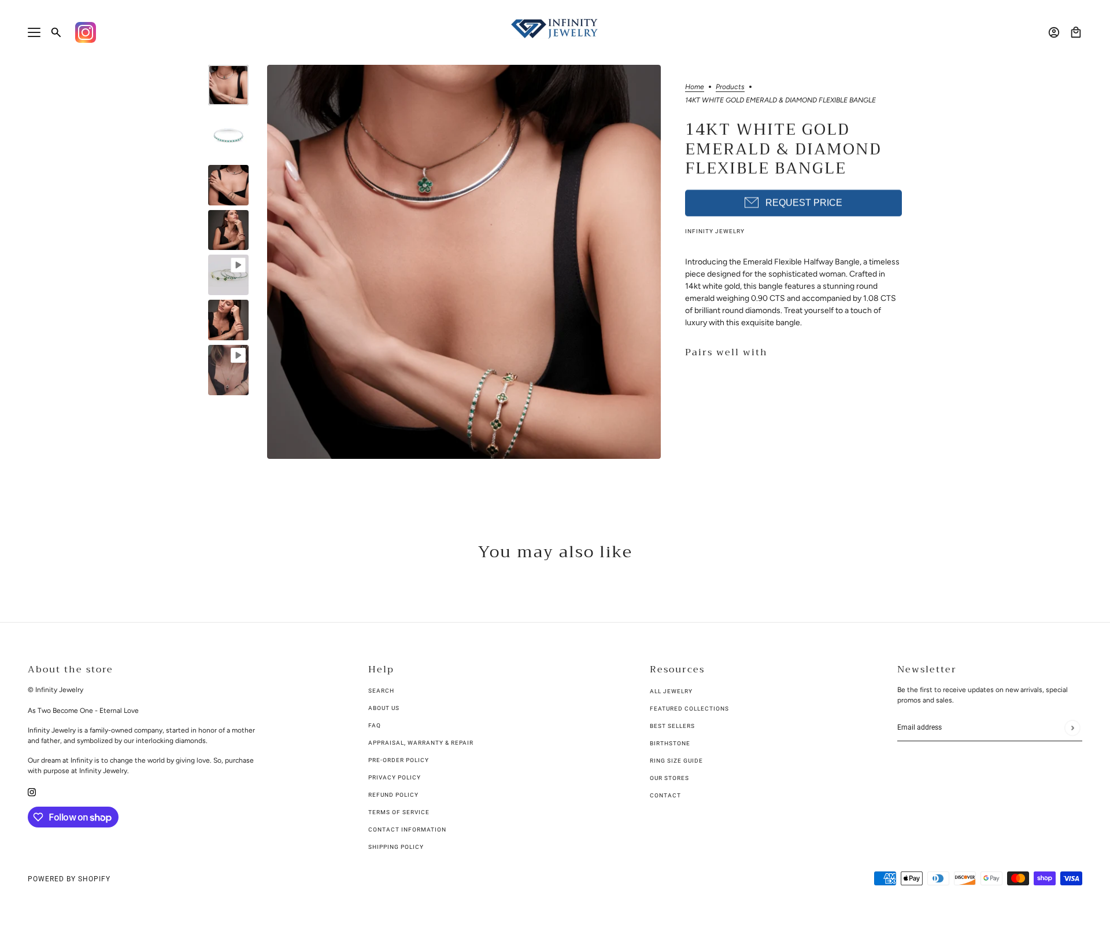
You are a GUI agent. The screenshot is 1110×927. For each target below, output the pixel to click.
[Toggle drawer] (34, 32)
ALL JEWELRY (671, 691)
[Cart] (1076, 32)
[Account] (1054, 32)
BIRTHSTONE (670, 743)
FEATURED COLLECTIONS (689, 708)
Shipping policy (396, 847)
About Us (383, 708)
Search (381, 690)
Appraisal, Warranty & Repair (420, 743)
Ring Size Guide (676, 760)
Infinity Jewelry (715, 231)
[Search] (56, 32)
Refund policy (393, 795)
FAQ (374, 725)
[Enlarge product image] (464, 262)
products (730, 87)
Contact (665, 795)
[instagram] (31, 791)
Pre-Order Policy (398, 760)
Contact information (407, 829)
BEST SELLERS (672, 726)
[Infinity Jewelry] (555, 29)
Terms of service (399, 812)
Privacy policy (394, 777)
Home (694, 87)
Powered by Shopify (69, 879)
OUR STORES (669, 778)
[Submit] (1072, 727)
